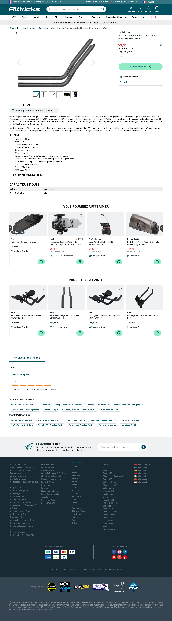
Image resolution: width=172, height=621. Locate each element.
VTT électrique (109, 497)
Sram (74, 482)
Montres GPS (108, 491)
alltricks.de (143, 473)
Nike (74, 499)
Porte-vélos (108, 494)
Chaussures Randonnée (113, 476)
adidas (75, 517)
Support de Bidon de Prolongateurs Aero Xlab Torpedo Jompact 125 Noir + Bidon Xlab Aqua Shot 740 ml (66, 243)
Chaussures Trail (110, 512)
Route (24, 17)
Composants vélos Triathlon (68, 405)
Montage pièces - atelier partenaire (34, 110)
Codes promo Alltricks (20, 514)
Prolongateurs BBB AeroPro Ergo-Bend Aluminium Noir (105, 316)
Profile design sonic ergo (21, 425)
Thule (74, 473)
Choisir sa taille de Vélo (51, 476)
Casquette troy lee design (102, 420)
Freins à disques (110, 503)
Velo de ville (108, 488)
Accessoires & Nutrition (116, 17)
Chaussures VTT (110, 485)
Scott (74, 520)
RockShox (76, 496)
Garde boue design (107, 425)
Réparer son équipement (21, 523)
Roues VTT (107, 479)
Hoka (74, 505)
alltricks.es (142, 470)
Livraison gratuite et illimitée (111, 2)
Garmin (75, 487)
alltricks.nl (142, 482)
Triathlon (96, 17)
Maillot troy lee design (49, 420)
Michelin (76, 502)
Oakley (75, 493)
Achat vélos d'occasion (20, 502)
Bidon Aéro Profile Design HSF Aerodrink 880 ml (101, 243)
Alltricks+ (14, 529)
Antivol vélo (108, 509)
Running (68, 17)
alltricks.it (142, 476)
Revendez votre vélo (50, 494)
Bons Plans (155, 17)
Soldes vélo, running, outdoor (23, 535)
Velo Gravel (108, 518)
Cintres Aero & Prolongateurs (24, 409)
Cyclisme (33, 28)
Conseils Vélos (47, 482)
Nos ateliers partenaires (51, 479)
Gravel (36, 17)
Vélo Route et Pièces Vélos (23, 405)
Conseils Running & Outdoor (53, 473)
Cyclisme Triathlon (110, 409)
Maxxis (75, 479)
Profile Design (124, 32)
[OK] (143, 447)
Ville (47, 17)
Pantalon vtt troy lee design (51, 425)
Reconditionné (138, 17)
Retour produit (47, 467)
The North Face (78, 511)
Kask (74, 470)
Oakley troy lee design (74, 420)
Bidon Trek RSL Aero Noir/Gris (23, 242)
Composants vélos (47, 28)
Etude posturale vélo (50, 491)
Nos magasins (47, 470)
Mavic (74, 485)
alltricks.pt (142, 479)
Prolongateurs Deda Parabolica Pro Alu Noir (143, 316)
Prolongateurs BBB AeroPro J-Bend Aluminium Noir (26, 316)
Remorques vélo (110, 529)
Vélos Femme (109, 515)
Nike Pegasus (78, 514)
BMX (57, 17)
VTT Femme (108, 521)
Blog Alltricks (16, 487)
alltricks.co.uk (144, 464)
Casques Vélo (109, 524)
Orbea (74, 523)
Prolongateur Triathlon (98, 405)
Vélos (105, 464)
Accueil (13, 28)
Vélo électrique (109, 482)
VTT (14, 17)
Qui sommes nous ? (19, 464)
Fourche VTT (108, 500)
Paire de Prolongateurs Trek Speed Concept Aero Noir (64, 316)
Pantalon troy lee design (22, 420)
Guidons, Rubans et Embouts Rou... (79, 409)
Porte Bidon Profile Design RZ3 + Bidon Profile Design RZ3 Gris (143, 243)
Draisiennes (108, 506)
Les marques (78, 462)
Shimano (76, 476)
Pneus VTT (107, 473)
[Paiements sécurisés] (60, 554)
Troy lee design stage (129, 420)
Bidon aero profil (128, 425)
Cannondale (77, 508)
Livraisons (45, 485)
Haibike (75, 490)
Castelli (75, 467)
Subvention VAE (48, 500)
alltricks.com (143, 467)
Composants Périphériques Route (130, 405)
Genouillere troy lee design (81, 425)
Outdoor (82, 17)
